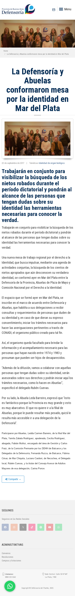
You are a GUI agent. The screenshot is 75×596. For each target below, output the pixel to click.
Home (5, 51)
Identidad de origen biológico (52, 163)
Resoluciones (7, 557)
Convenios (6, 553)
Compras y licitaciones (11, 560)
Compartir (13, 479)
